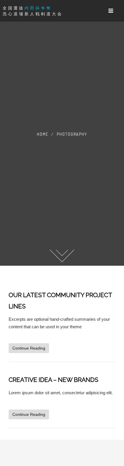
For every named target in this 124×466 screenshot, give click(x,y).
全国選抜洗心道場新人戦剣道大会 (33, 10)
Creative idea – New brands (53, 379)
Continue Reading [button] (28, 348)
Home (42, 134)
